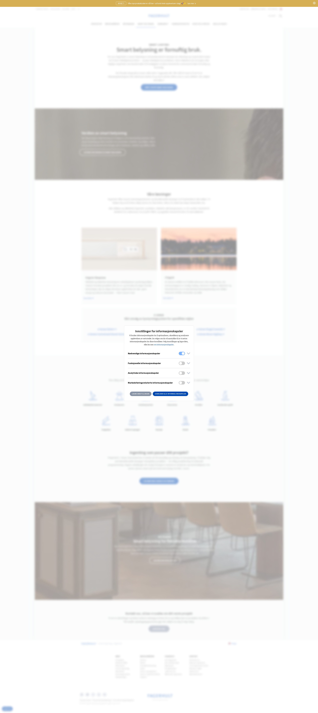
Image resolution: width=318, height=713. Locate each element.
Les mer (191, 3)
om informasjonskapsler (164, 345)
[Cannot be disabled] (182, 353)
